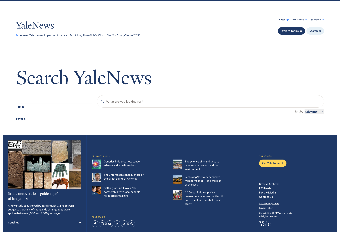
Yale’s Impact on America (52, 35)
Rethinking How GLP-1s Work (87, 35)
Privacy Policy (266, 207)
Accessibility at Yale (269, 203)
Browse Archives (269, 184)
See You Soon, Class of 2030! (124, 35)
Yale (265, 224)
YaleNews (35, 26)
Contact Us (266, 197)
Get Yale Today (271, 163)
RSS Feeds (265, 188)
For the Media (267, 192)
